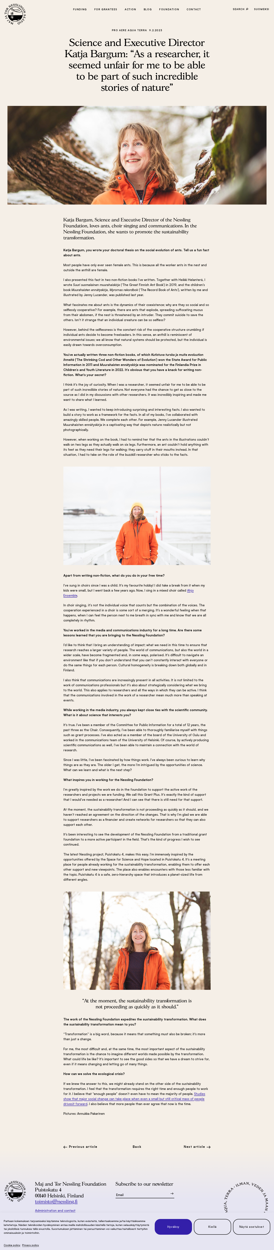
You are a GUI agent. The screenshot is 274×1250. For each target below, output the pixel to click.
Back (137, 1147)
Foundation (169, 9)
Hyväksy (173, 1227)
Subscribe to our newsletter (144, 1184)
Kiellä (212, 1227)
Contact (194, 9)
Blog (148, 9)
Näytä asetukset (251, 1227)
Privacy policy (30, 1245)
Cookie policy (12, 1245)
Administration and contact (55, 1210)
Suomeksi (261, 9)
